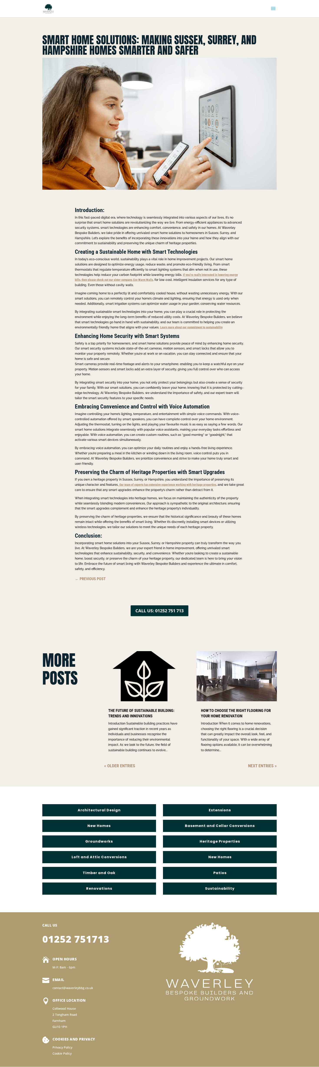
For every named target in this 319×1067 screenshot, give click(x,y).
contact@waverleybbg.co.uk (73, 988)
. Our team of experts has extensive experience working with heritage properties (167, 484)
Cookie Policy (62, 1053)
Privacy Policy (62, 1047)
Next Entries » (262, 765)
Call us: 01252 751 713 (159, 611)
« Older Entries (119, 765)
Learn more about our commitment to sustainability (191, 327)
